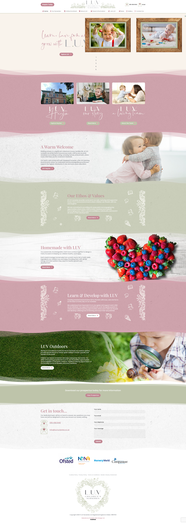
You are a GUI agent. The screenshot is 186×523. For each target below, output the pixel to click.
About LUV (84, 11)
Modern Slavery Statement (109, 475)
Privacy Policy (83, 475)
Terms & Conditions (94, 475)
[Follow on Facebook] (41, 437)
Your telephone (99, 422)
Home (46, 11)
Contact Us (140, 11)
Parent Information (98, 11)
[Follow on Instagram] (43, 437)
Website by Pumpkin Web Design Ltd (93, 518)
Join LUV (113, 11)
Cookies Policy (73, 475)
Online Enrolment (71, 11)
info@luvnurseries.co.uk (59, 430)
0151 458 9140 (133, 4)
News (122, 11)
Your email (97, 416)
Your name (97, 409)
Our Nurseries (56, 11)
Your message (98, 428)
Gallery (130, 11)
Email (143, 4)
